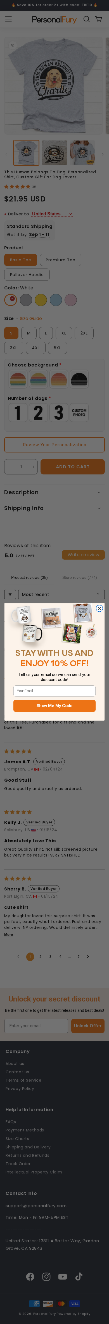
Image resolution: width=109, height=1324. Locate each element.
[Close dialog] (99, 608)
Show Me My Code (54, 705)
